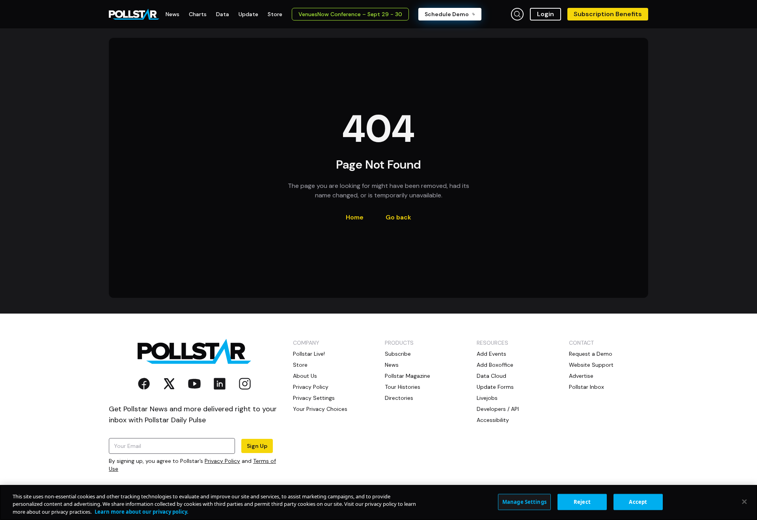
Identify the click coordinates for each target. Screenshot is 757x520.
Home (355, 217)
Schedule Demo (447, 14)
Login (545, 14)
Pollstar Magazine (407, 375)
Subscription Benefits (608, 14)
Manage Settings (524, 501)
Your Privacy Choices (320, 408)
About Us (305, 375)
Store (300, 364)
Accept (638, 501)
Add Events (491, 353)
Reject (582, 501)
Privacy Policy (222, 460)
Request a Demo (590, 353)
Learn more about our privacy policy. (141, 511)
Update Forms (495, 386)
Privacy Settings (314, 397)
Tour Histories (402, 386)
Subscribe (398, 353)
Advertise (581, 375)
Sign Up (257, 445)
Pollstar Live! (309, 353)
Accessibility (493, 419)
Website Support (591, 364)
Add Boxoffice (495, 364)
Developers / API (498, 408)
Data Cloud (491, 375)
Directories (399, 397)
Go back (398, 217)
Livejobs (487, 397)
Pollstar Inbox (586, 386)
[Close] (744, 501)
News (392, 364)
